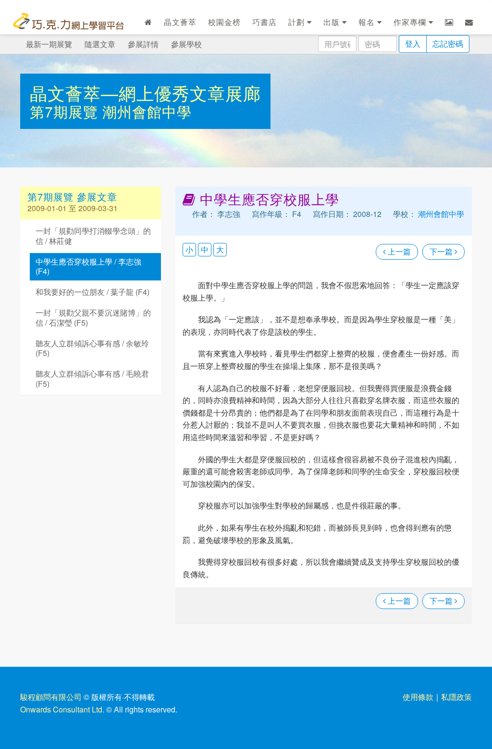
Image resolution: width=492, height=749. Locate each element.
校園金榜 (224, 21)
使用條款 (418, 696)
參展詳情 (143, 44)
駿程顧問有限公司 (51, 696)
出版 (332, 21)
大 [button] (220, 249)
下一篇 (442, 251)
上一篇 (398, 251)
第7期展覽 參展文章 (72, 196)
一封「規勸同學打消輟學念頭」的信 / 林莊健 (93, 235)
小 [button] (189, 249)
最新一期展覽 (49, 44)
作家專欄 (411, 21)
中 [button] (205, 249)
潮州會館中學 (147, 111)
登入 (412, 43)
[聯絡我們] (469, 22)
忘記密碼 (447, 43)
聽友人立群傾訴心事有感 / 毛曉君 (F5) (92, 378)
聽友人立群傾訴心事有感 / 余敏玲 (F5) (92, 348)
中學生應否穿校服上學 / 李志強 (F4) (88, 266)
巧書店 (264, 21)
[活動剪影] (449, 22)
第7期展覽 (66, 111)
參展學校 (186, 44)
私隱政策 (456, 696)
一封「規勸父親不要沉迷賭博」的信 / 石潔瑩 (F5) (93, 317)
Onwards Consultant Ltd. (62, 709)
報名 (367, 21)
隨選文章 (100, 44)
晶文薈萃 (180, 21)
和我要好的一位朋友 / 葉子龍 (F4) (92, 291)
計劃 (297, 21)
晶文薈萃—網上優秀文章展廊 (145, 92)
